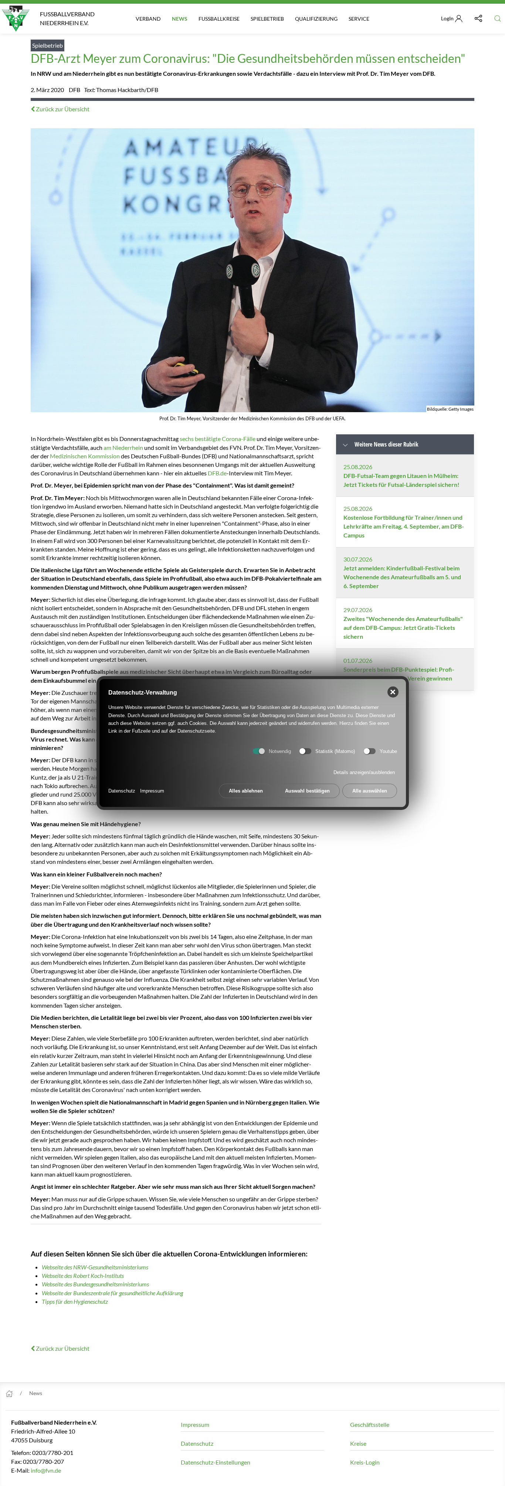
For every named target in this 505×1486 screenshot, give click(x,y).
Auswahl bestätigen (307, 791)
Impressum (152, 791)
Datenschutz (121, 791)
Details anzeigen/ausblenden (364, 772)
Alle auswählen (369, 791)
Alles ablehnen (246, 791)
